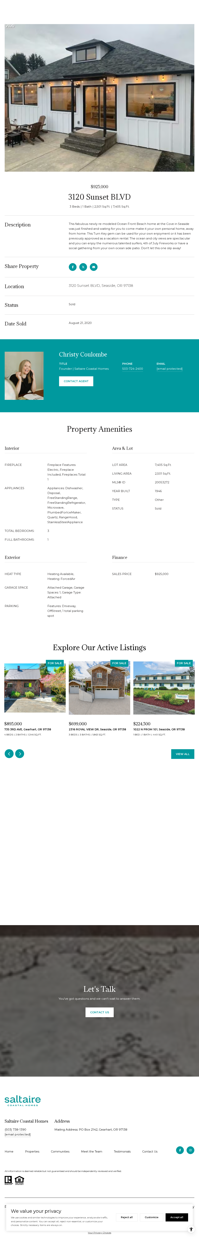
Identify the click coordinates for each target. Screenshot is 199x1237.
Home (9, 1151)
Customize (151, 1217)
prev (9, 753)
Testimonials (122, 1151)
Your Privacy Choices (99, 1232)
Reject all (127, 1217)
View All (183, 754)
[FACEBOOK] (180, 1150)
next (19, 753)
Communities (60, 1151)
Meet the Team (91, 1151)
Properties (32, 1151)
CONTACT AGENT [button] (76, 381)
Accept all (176, 1217)
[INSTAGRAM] (190, 1150)
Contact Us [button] (99, 1012)
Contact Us (149, 1151)
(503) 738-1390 (15, 1129)
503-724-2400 (132, 369)
